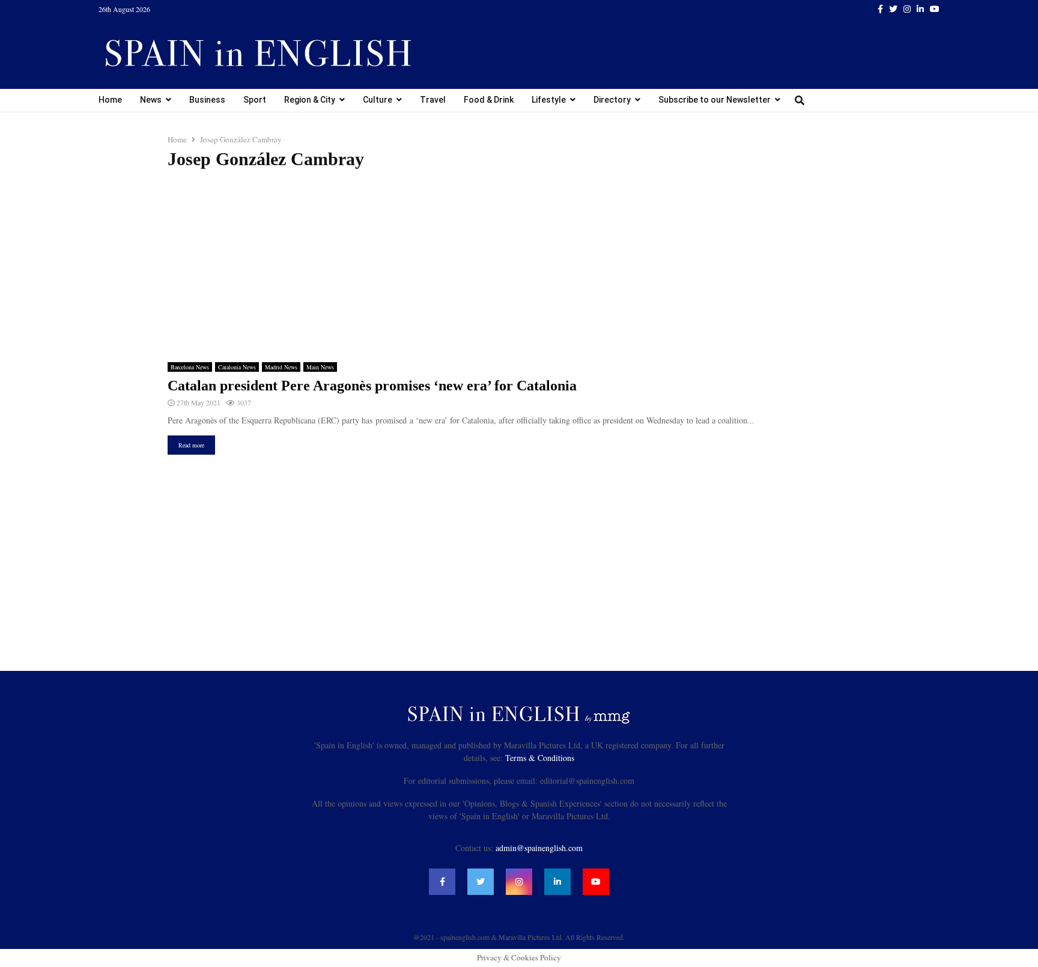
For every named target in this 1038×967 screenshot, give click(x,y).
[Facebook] (442, 881)
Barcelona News (190, 367)
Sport (254, 100)
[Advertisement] (519, 266)
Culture (377, 100)
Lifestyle (549, 100)
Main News (320, 367)
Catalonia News (237, 367)
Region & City (309, 100)
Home (110, 100)
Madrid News (281, 367)
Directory (612, 100)
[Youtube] (596, 881)
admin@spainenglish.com (539, 847)
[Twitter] (480, 881)
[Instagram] (519, 881)
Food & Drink (489, 100)
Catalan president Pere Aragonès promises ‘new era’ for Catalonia (372, 385)
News (151, 100)
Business (207, 100)
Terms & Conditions (539, 757)
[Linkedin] (557, 881)
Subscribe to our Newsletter (714, 100)
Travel (433, 100)
